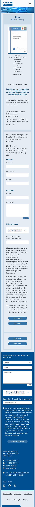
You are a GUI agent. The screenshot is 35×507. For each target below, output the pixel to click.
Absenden (17, 323)
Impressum (17, 494)
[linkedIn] (4, 485)
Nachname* (10, 171)
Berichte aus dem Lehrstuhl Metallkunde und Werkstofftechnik (15, 114)
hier (9, 312)
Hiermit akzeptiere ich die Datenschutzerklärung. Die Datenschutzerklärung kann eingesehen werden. (18, 308)
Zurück (18, 338)
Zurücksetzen (17, 318)
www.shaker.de (11, 468)
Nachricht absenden (17, 442)
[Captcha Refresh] (25, 230)
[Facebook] (9, 485)
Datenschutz (7, 494)
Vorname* (9, 163)
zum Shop (17, 344)
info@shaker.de (11, 466)
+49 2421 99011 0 (12, 460)
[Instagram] (15, 485)
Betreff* (7, 363)
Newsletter (28, 494)
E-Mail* (8, 180)
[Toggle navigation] (30, 3)
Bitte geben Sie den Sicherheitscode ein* (13, 237)
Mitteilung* (10, 202)
